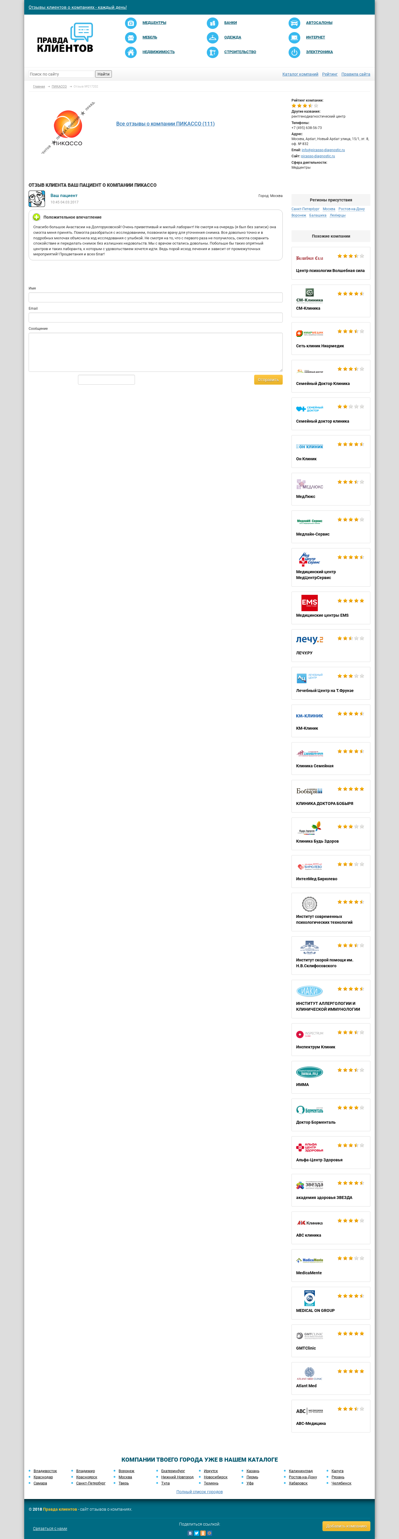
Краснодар (43, 1477)
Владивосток (45, 1471)
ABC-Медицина (331, 1416)
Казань (253, 1471)
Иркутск (211, 1471)
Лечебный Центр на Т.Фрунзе (331, 683)
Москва (125, 1477)
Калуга (338, 1471)
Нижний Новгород (177, 1477)
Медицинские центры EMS (331, 608)
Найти (104, 74)
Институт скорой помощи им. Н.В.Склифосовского (331, 956)
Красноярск (86, 1477)
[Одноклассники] (203, 1533)
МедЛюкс (331, 489)
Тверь (124, 1483)
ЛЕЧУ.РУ (331, 646)
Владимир (85, 1471)
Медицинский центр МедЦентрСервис (331, 567)
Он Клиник (331, 451)
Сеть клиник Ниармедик (331, 339)
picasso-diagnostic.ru (318, 156)
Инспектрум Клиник (331, 1040)
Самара (40, 1483)
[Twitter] (196, 1533)
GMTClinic (331, 1341)
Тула (165, 1483)
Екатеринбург (173, 1471)
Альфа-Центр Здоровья (331, 1153)
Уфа (250, 1483)
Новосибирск (216, 1477)
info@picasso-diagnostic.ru (323, 150)
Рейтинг (330, 74)
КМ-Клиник (331, 721)
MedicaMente (331, 1265)
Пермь (252, 1477)
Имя (32, 288)
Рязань (338, 1477)
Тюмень (211, 1483)
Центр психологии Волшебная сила (331, 263)
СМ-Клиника (331, 301)
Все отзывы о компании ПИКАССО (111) (165, 124)
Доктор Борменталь (331, 1115)
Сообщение (38, 329)
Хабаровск (298, 1483)
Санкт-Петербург (90, 1483)
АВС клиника (331, 1228)
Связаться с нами (50, 1528)
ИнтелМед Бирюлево (331, 871)
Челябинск (341, 1483)
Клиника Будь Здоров (331, 834)
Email (33, 308)
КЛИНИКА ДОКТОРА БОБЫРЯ (331, 796)
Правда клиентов (60, 1509)
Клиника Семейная (331, 759)
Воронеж (126, 1471)
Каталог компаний (300, 74)
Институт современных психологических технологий (331, 912)
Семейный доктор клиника (331, 414)
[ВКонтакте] (190, 1533)
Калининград (301, 1471)
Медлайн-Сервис (331, 527)
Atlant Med (331, 1378)
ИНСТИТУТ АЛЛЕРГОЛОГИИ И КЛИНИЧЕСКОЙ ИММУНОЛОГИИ (331, 999)
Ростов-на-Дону (303, 1477)
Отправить (268, 379)
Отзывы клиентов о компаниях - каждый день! (78, 7)
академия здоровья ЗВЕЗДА (331, 1190)
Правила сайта (355, 74)
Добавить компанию (346, 1526)
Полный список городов (199, 1491)
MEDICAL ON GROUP (331, 1303)
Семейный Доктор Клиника (331, 376)
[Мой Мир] (209, 1533)
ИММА (331, 1077)
